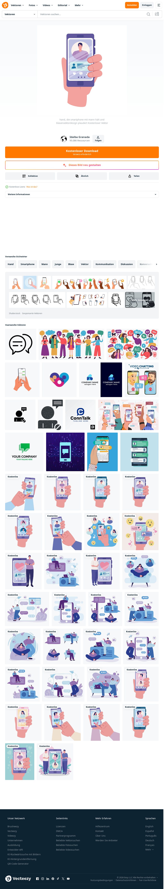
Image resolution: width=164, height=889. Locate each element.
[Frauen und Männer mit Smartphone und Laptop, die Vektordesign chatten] (62, 646)
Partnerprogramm (65, 835)
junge (58, 264)
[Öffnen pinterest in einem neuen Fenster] (53, 878)
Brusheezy (12, 826)
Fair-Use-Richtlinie (145, 880)
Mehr (78, 5)
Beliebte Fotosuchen (67, 845)
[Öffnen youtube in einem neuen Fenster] (68, 878)
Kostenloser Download (81, 152)
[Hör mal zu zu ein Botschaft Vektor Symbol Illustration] (20, 415)
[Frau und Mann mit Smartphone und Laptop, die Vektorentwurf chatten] (62, 571)
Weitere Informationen (19, 194)
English (147, 826)
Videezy (11, 835)
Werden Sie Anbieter (106, 840)
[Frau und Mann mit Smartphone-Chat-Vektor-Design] (69, 609)
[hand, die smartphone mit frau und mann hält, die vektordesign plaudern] (140, 531)
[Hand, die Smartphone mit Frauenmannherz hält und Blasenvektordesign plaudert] (62, 492)
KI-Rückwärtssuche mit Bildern (23, 854)
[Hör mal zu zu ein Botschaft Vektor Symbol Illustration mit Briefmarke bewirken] (50, 415)
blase (71, 264)
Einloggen (144, 5)
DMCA (59, 831)
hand (11, 264)
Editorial (62, 5)
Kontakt (99, 831)
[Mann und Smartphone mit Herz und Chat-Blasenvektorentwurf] (23, 571)
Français (147, 845)
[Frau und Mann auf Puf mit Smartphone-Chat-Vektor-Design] (23, 646)
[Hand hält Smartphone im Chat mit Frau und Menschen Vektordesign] (101, 531)
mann (44, 264)
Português (148, 835)
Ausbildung (13, 845)
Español (147, 831)
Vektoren (16, 5)
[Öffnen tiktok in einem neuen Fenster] (58, 878)
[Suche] (146, 14)
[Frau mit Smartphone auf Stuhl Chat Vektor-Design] (140, 571)
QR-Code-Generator (17, 863)
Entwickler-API (15, 849)
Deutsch (147, 840)
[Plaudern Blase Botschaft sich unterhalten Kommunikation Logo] (24, 452)
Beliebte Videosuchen (67, 849)
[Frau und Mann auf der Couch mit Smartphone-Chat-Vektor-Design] (104, 684)
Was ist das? (31, 186)
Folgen (97, 140)
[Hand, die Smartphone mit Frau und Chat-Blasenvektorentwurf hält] (23, 722)
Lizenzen (60, 826)
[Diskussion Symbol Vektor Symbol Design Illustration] (20, 344)
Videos (46, 5)
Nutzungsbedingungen (99, 880)
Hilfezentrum (102, 826)
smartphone (27, 264)
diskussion (127, 264)
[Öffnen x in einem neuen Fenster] (63, 878)
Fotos (32, 5)
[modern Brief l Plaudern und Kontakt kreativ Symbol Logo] (100, 379)
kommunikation (105, 264)
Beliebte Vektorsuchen (68, 840)
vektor (85, 264)
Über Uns (100, 835)
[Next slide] (151, 264)
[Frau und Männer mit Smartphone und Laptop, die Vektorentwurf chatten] (105, 609)
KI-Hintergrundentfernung (21, 859)
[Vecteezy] (5, 5)
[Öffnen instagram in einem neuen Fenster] (42, 878)
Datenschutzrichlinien (123, 880)
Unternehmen (14, 840)
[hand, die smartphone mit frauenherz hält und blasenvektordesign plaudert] (141, 684)
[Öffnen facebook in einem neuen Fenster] (37, 878)
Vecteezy (11, 831)
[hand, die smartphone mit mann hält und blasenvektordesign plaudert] (23, 492)
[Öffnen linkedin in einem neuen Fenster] (47, 878)
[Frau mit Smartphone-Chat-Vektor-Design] (27, 609)
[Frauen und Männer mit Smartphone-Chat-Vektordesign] (55, 761)
